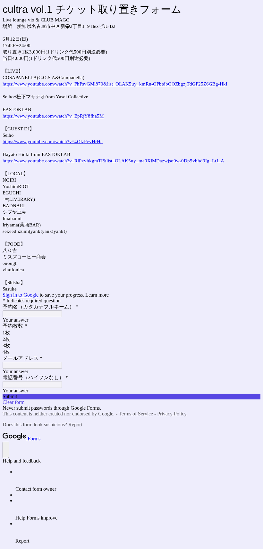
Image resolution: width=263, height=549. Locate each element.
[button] (131, 396)
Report (75, 424)
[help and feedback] (6, 450)
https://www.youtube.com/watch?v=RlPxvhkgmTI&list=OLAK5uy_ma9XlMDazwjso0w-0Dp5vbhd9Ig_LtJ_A (113, 160)
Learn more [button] (97, 295)
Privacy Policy (172, 413)
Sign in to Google (20, 295)
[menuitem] (137, 480)
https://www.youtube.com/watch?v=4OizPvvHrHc (53, 141)
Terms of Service (136, 413)
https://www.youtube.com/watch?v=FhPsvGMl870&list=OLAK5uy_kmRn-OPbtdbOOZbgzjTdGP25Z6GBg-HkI (115, 83)
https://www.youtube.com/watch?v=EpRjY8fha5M (53, 116)
